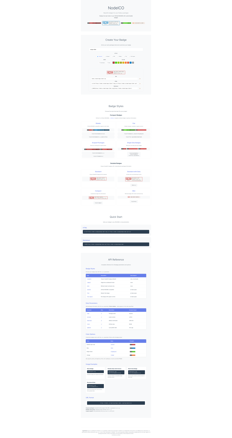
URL (116, 76)
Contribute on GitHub (116, 434)
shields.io (112, 118)
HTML (116, 81)
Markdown (116, 86)
